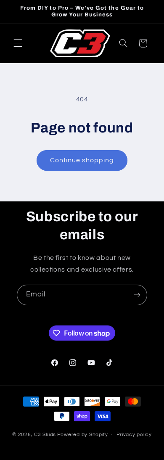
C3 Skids (45, 434)
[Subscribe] (137, 295)
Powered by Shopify (82, 434)
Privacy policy (134, 434)
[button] (17, 43)
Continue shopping (82, 160)
